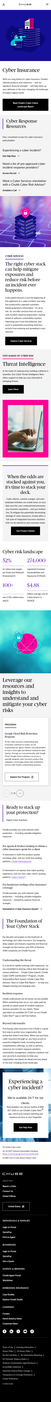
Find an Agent (9, 1237)
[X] (18, 1331)
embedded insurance (16, 1288)
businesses (9, 1245)
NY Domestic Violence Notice (15, 1359)
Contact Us (8, 1191)
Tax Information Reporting (31, 1355)
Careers (6, 1314)
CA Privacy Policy (24, 1351)
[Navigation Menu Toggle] (47, 4)
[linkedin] (11, 1331)
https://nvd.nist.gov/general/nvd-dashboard (20, 1154)
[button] (6, 793)
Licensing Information (25, 1347)
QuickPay (7, 1232)
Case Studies (8, 1295)
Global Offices (9, 1196)
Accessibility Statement (12, 1367)
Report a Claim (9, 1186)
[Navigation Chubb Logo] (25, 5)
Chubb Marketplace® (21, 861)
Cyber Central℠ (19, 877)
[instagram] (32, 1331)
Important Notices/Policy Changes (16, 1371)
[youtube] (25, 1331)
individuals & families (16, 1221)
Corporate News (10, 1324)
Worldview (8, 1280)
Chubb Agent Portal (12, 1275)
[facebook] (4, 1331)
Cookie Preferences (10, 1379)
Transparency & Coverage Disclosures (18, 1375)
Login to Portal (9, 1227)
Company (8, 1307)
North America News (12, 1319)
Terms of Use (8, 1347)
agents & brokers (14, 1269)
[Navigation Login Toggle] (4, 5)
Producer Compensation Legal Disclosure (19, 1363)
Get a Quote (8, 1261)
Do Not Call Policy (10, 1355)
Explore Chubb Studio (13, 1300)
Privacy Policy (8, 1351)
